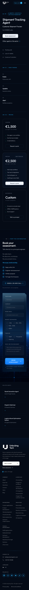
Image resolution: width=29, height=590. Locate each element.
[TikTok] (19, 575)
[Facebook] (11, 575)
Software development (6, 536)
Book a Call (18, 3)
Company (7, 304)
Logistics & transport (21, 515)
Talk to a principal (14, 217)
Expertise (5, 482)
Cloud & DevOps (7, 514)
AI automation (19, 493)
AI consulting (19, 480)
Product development (6, 508)
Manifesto (5, 485)
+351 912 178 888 (9, 560)
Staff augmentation (7, 530)
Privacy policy (6, 586)
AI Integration (19, 491)
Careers (5, 487)
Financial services (20, 508)
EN (3, 567)
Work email (8, 311)
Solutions (5, 542)
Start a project (8, 463)
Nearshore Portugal (8, 539)
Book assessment (10, 36)
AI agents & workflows (18, 483)
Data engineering (7, 517)
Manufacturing (19, 513)
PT (6, 567)
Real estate (19, 505)
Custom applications (8, 505)
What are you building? (12, 344)
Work (4, 490)
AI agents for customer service (20, 496)
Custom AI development (19, 487)
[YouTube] (15, 575)
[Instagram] (7, 575)
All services (5, 544)
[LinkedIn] (4, 575)
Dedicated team (7, 533)
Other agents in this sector (11, 41)
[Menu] (25, 2)
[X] (23, 575)
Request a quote (14, 146)
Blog (4, 492)
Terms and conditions (16, 586)
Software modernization (6, 520)
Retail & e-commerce (21, 510)
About (4, 480)
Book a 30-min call (15, 283)
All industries (19, 518)
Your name (8, 296)
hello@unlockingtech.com (11, 557)
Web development (7, 512)
